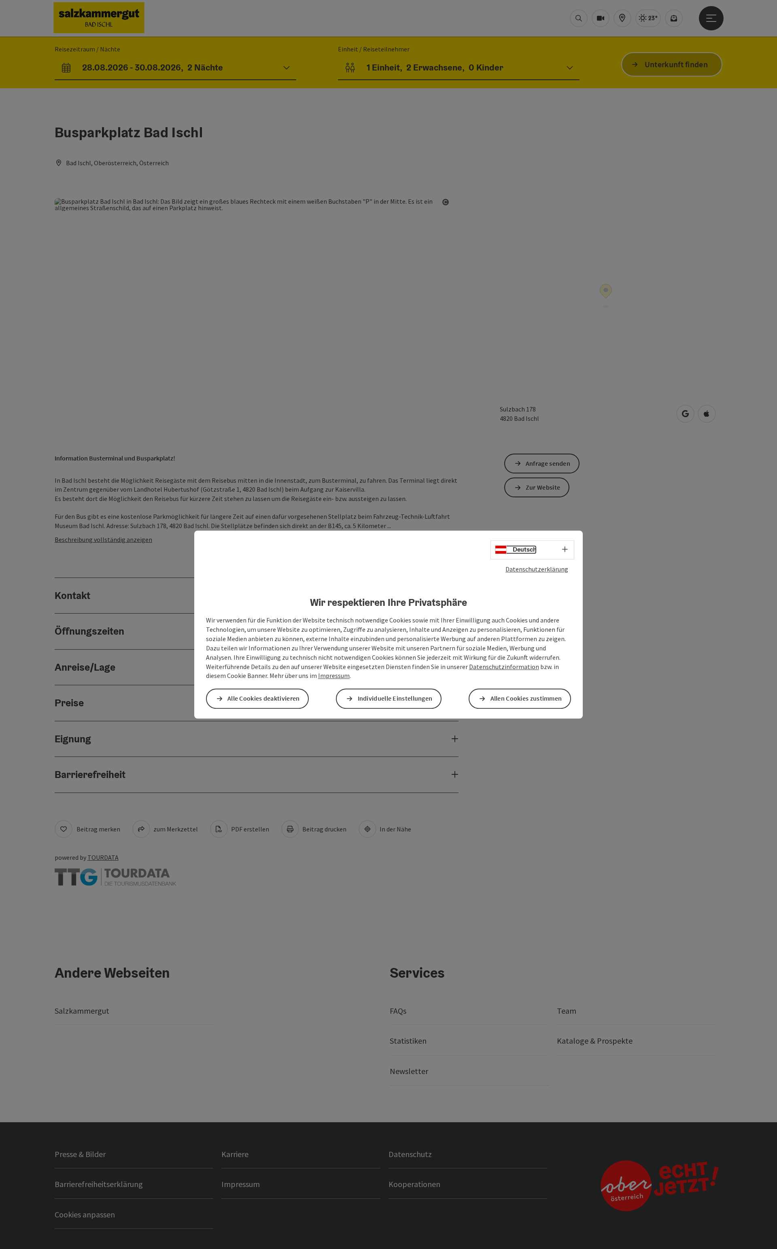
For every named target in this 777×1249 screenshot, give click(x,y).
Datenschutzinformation (504, 667)
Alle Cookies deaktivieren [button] (263, 699)
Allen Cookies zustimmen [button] (526, 699)
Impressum (334, 676)
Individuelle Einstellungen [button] (395, 699)
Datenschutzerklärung (536, 569)
